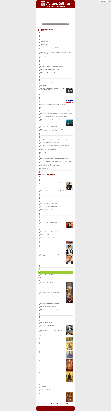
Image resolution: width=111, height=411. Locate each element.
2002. (41, 161)
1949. (41, 113)
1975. (41, 139)
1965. (41, 129)
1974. (41, 254)
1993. (41, 325)
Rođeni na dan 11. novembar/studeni (46, 174)
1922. (41, 206)
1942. (41, 103)
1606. (41, 66)
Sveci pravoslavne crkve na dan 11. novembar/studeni (50, 335)
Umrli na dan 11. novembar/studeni (46, 277)
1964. (41, 228)
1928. (41, 209)
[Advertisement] (55, 16)
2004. (41, 330)
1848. (41, 72)
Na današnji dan (58, 407)
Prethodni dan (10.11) (47, 27)
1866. (41, 306)
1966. (41, 237)
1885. (41, 200)
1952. (41, 116)
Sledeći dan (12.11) (64, 27)
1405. (41, 292)
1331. (41, 282)
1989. (41, 142)
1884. (41, 312)
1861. (41, 193)
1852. (41, 190)
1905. (41, 203)
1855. (41, 303)
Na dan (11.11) (56, 27)
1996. (41, 148)
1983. (41, 271)
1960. (41, 119)
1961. (41, 126)
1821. (41, 182)
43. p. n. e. (41, 52)
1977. (41, 264)
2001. (41, 158)
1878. (41, 309)
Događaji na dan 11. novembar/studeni (46, 51)
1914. (41, 85)
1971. (41, 132)
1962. (41, 222)
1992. (41, 145)
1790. (41, 69)
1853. (41, 75)
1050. (41, 175)
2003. (41, 164)
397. (41, 279)
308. (41, 56)
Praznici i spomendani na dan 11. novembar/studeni (45, 30)
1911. (41, 82)
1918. (41, 88)
